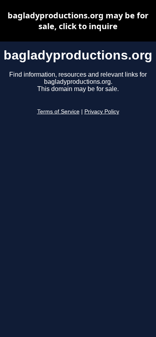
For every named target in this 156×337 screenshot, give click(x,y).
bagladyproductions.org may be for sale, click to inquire (78, 21)
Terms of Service (58, 112)
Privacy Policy (101, 112)
